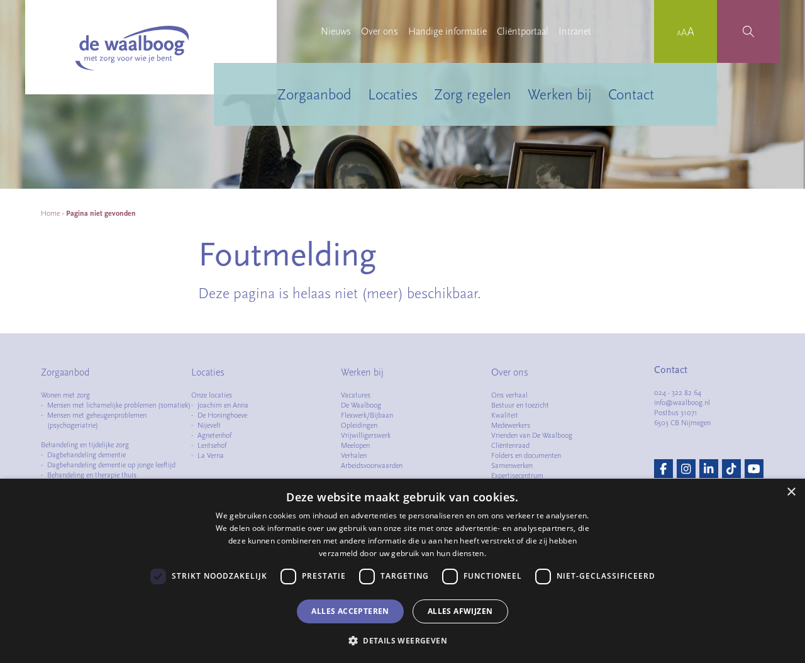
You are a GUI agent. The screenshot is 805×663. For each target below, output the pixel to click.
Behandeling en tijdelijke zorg (85, 444)
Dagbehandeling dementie (86, 454)
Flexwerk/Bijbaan (367, 415)
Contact (631, 94)
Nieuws (336, 31)
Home (50, 213)
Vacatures (355, 395)
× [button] (791, 492)
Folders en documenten (526, 455)
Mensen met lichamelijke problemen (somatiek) (119, 405)
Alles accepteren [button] (350, 611)
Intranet (574, 31)
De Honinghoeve (222, 415)
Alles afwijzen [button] (460, 611)
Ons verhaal (509, 395)
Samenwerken (512, 465)
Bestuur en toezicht (520, 405)
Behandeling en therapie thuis (91, 475)
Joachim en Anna (222, 405)
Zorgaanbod (314, 94)
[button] (402, 640)
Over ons (379, 31)
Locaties (393, 94)
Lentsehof (211, 445)
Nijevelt (209, 425)
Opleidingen (359, 425)
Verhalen (354, 455)
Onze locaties (211, 395)
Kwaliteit (504, 415)
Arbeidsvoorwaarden (371, 465)
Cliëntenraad (510, 445)
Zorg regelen (472, 94)
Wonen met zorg (65, 395)
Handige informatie (447, 31)
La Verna (210, 455)
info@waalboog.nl (682, 402)
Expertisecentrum (517, 475)
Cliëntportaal (522, 31)
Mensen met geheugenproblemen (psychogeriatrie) (97, 420)
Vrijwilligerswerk (366, 435)
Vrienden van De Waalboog (531, 435)
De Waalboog (361, 405)
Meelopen (355, 445)
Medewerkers (510, 425)
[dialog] (402, 571)
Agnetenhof (214, 435)
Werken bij (560, 94)
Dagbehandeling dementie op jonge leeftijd (111, 464)
